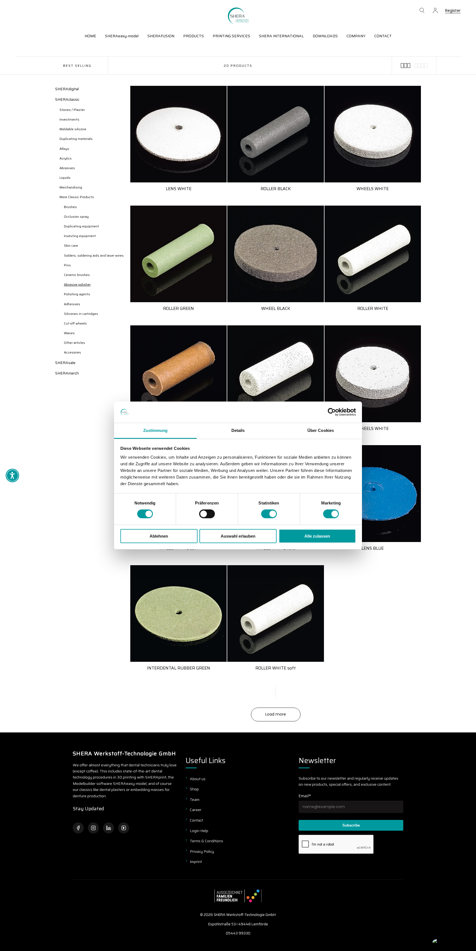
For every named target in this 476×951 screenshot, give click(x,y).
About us (197, 779)
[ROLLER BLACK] (275, 134)
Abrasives (67, 168)
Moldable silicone (73, 129)
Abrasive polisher (77, 284)
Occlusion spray (76, 216)
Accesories (72, 352)
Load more (275, 714)
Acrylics (66, 158)
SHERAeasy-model (122, 36)
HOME (90, 36)
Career (195, 810)
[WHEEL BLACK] (275, 254)
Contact (196, 820)
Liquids (65, 177)
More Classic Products (77, 197)
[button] (422, 10)
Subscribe (351, 825)
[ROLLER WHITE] (372, 254)
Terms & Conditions (206, 841)
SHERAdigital (67, 89)
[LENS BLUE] (372, 493)
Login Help (199, 831)
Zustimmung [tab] (155, 430)
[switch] (207, 513)
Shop (194, 789)
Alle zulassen (317, 536)
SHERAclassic (67, 99)
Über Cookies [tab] (320, 430)
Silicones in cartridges (81, 313)
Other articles (74, 342)
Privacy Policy (202, 851)
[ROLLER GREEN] (178, 254)
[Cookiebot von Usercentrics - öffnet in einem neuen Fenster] (332, 412)
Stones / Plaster (72, 109)
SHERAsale (65, 363)
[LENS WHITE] (178, 134)
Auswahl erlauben (238, 536)
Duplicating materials (76, 138)
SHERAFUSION (160, 36)
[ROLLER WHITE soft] (275, 613)
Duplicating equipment (81, 226)
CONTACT (383, 36)
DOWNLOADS (325, 36)
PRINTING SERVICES (231, 36)
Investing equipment (80, 235)
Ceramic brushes (77, 274)
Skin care (71, 245)
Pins (67, 265)
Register (453, 11)
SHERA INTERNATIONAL (281, 36)
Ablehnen (159, 536)
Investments (69, 119)
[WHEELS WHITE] (372, 134)
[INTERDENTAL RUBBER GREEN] (178, 613)
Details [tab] (238, 430)
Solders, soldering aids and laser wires (94, 255)
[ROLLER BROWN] (178, 373)
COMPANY (356, 36)
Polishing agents (77, 294)
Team (194, 799)
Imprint (196, 862)
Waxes (69, 333)
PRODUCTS (193, 36)
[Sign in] (435, 10)
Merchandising (71, 187)
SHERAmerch (67, 373)
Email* (305, 795)
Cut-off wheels (75, 323)
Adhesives (72, 304)
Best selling (77, 65)
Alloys (64, 148)
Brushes (70, 206)
